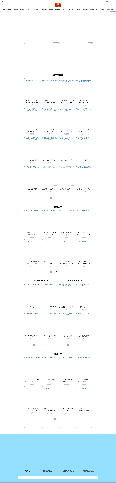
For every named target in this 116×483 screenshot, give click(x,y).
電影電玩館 (22, 9)
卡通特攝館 (15, 9)
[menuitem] (51, 198)
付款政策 (26, 470)
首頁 (4, 9)
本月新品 (98, 9)
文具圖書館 (50, 9)
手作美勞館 (78, 9)
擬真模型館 (57, 9)
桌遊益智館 (71, 9)
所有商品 (103, 9)
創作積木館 (36, 9)
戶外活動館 (91, 9)
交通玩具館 (29, 9)
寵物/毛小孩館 (110, 9)
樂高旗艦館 (8, 9)
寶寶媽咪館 (84, 9)
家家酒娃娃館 (43, 9)
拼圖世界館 (64, 9)
